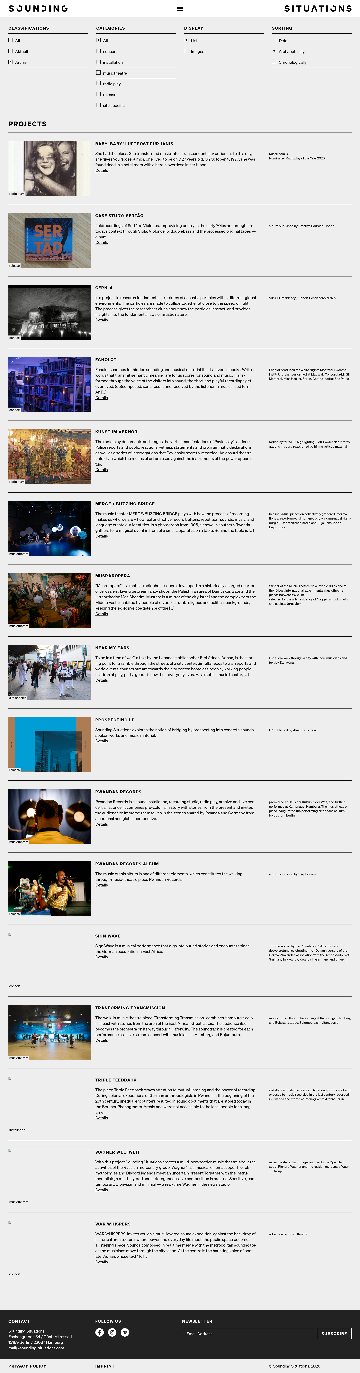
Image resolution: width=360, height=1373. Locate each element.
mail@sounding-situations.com (36, 1347)
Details (101, 170)
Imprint (105, 1366)
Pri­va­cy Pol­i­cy (27, 1366)
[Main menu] (180, 8)
